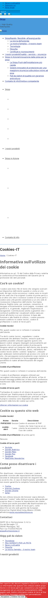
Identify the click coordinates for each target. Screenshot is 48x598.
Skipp (2, 19)
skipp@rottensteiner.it (10, 531)
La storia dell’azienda (19, 41)
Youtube (8, 447)
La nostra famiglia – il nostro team (26, 43)
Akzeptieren (5, 597)
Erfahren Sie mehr (17, 597)
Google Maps (10, 452)
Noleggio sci (10, 5)
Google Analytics (12, 449)
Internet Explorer (12, 488)
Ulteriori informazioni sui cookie (14, 405)
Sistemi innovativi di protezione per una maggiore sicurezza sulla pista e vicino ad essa (29, 70)
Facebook (9, 456)
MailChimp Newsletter (14, 458)
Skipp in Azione (12, 158)
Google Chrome (11, 490)
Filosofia (13, 49)
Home (2, 255)
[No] (26, 597)
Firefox (8, 486)
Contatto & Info (22, 81)
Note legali (10, 7)
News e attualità (12, 3)
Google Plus (10, 454)
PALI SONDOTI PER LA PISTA (18, 543)
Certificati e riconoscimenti (22, 51)
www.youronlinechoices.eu (21, 512)
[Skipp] (3, 31)
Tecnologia (15, 46)
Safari (7, 493)
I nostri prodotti (25, 54)
